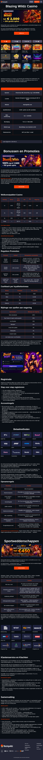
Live (15, 41)
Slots (36, 41)
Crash (26, 41)
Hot (5, 41)
